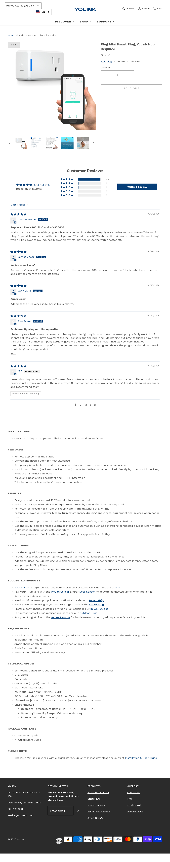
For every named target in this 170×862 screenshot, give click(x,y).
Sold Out (132, 88)
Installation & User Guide (141, 757)
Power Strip (96, 600)
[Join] (78, 810)
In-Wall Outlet (99, 608)
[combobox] (43, 12)
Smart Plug (96, 604)
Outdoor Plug (88, 613)
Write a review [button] (137, 186)
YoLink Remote (60, 617)
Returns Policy (135, 811)
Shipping (106, 61)
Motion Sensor (60, 591)
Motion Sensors (96, 805)
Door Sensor (87, 591)
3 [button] (86, 404)
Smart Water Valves (98, 792)
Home (11, 35)
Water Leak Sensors (98, 811)
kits (117, 587)
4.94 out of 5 (42, 185)
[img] (18, 214)
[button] (10, 143)
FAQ (129, 798)
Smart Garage (95, 818)
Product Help (134, 805)
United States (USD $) (20, 5)
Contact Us (133, 792)
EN (43, 12)
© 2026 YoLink (16, 839)
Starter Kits (93, 798)
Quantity (105, 67)
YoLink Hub (21, 587)
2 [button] (81, 404)
